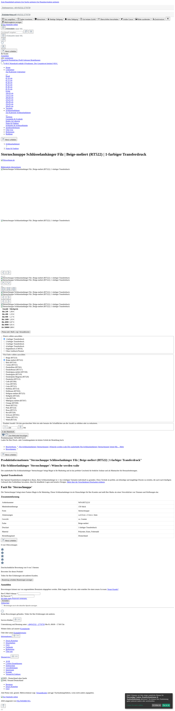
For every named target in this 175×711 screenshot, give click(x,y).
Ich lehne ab (156, 705)
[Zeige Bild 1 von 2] (2, 276)
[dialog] (149, 701)
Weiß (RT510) (11, 420)
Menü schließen (10, 51)
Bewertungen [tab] (11, 449)
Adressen (27, 60)
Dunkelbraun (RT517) (14, 370)
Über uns (9, 651)
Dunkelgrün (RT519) (14, 374)
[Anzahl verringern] (5, 427)
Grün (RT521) (11, 386)
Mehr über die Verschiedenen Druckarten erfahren (86, 482)
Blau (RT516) (11, 362)
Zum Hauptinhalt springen (11, 2)
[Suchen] (25, 32)
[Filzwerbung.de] (87, 160)
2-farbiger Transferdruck (15, 341)
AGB (8, 661)
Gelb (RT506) (11, 382)
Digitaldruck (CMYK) (14, 349)
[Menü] (3, 28)
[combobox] (12, 32)
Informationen (6, 636)
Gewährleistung (12, 668)
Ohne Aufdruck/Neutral (15, 351)
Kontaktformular (20, 633)
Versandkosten (41, 693)
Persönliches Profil (16, 60)
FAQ (8, 645)
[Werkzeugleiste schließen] (168, 19)
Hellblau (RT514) (12, 389)
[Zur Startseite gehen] (9, 25)
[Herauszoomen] (3, 289)
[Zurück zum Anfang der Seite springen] (3, 706)
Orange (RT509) (12, 403)
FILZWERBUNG (23, 701)
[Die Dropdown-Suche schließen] (31, 32)
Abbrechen (5, 603)
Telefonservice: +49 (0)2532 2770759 (15, 8)
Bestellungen (35, 60)
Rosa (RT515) (11, 410)
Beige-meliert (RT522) (14, 360)
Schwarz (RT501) (12, 415)
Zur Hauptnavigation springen (47, 2)
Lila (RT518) (11, 398)
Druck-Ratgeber (12, 641)
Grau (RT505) (11, 384)
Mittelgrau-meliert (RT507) (16, 401)
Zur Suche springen (28, 2)
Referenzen (10, 649)
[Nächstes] (8, 273)
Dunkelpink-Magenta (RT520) (17, 377)
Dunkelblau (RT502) (14, 367)
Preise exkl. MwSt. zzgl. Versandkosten (16, 332)
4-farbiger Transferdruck (15, 346)
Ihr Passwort (6, 596)
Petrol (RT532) (11, 405)
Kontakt (9, 672)
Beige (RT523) (11, 358)
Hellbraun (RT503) (13, 391)
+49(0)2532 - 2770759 (36, 624)
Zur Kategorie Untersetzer (15, 72)
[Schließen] (2, 286)
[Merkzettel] (2, 44)
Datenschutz (10, 666)
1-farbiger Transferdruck (15, 339)
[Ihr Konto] (3, 47)
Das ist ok (166, 705)
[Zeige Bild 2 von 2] (4, 276)
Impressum (10, 670)
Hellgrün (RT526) (12, 396)
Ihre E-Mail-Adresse (9, 593)
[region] (87, 238)
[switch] (8, 19)
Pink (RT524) (11, 408)
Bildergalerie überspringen (11, 167)
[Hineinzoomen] (13, 289)
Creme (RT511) (12, 365)
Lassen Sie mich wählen (135, 705)
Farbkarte (9, 647)
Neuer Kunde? (112, 589)
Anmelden (5, 56)
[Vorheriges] (3, 273)
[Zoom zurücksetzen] (8, 289)
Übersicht (5, 60)
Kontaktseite (25, 629)
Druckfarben (10, 643)
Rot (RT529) (10, 413)
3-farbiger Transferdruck (15, 344)
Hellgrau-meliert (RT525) (15, 393)
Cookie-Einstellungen (14, 663)
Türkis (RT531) (12, 417)
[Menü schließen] (7, 74)
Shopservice (6, 657)
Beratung (9, 684)
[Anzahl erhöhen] (20, 427)
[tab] (65, 447)
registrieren (9, 58)
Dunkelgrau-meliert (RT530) (16, 372)
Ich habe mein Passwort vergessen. (14, 598)
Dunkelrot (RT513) (13, 379)
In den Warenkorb (8, 432)
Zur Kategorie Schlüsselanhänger (18, 113)
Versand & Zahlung (13, 674)
